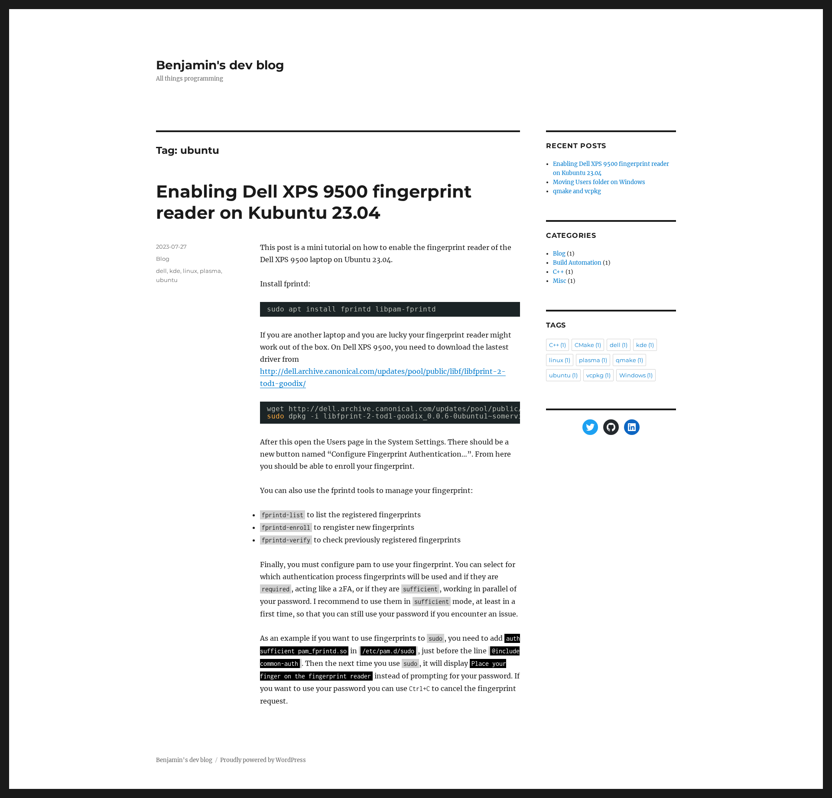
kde (174, 270)
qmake (629, 360)
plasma (210, 270)
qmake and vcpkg (577, 191)
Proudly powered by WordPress (263, 760)
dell (161, 270)
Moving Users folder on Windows (599, 182)
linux (190, 270)
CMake (588, 344)
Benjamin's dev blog (220, 65)
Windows (636, 375)
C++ (558, 272)
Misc (559, 281)
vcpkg (598, 375)
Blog (162, 258)
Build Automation (577, 262)
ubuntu (167, 279)
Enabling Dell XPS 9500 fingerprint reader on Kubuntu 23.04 (313, 202)
